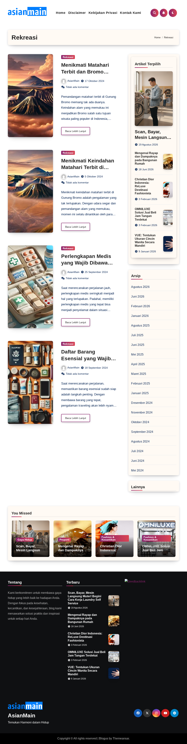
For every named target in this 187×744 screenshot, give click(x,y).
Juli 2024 (137, 451)
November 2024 (141, 412)
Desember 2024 (141, 402)
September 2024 (142, 431)
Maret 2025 (138, 373)
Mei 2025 (137, 354)
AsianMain (73, 80)
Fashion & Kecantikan (109, 538)
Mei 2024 (137, 470)
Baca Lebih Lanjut (75, 131)
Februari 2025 (140, 383)
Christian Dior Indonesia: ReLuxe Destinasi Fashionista (144, 186)
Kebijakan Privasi (103, 13)
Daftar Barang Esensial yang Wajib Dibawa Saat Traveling (88, 358)
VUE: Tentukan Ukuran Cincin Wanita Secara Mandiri (84, 671)
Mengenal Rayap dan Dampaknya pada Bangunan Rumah (71, 552)
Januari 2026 (139, 315)
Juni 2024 (137, 460)
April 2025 (138, 364)
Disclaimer (77, 13)
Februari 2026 (140, 306)
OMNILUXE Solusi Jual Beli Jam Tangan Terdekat (156, 550)
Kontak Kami (130, 13)
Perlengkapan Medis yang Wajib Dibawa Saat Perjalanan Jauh (87, 262)
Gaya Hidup (25, 539)
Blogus (103, 738)
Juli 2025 (137, 335)
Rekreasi (68, 57)
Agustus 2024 (140, 441)
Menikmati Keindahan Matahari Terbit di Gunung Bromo (87, 167)
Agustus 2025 (140, 325)
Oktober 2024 (140, 422)
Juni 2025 (137, 344)
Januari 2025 (139, 393)
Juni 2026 (137, 296)
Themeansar (121, 738)
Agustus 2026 (140, 286)
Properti (64, 539)
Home (60, 13)
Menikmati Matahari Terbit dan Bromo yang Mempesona (85, 71)
